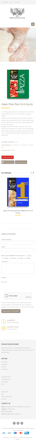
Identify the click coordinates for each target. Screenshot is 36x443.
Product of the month (6, 396)
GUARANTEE (11, 320)
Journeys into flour (6, 379)
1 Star (29, 256)
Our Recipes (4, 369)
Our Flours (3, 366)
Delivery (18, 439)
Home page (4, 362)
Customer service (12, 327)
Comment (4, 261)
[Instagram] (21, 423)
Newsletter (17, 2)
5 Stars (28, 258)
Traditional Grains (5, 377)
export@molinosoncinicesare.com (13, 414)
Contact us (3, 399)
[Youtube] (18, 423)
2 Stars (6, 258)
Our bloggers (4, 381)
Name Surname (6, 239)
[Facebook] (14, 423)
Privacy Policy (14, 437)
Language (5, 2)
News (11, 2)
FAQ (2, 394)
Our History (4, 364)
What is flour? (4, 391)
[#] (18, 192)
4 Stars (21, 258)
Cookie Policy (6, 437)
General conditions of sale (26, 437)
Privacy (3, 277)
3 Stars (14, 258)
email (3, 247)
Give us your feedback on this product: (13, 255)
